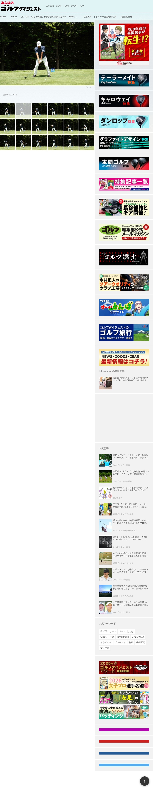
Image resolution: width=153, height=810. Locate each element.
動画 (131, 642)
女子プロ (104, 648)
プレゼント (120, 642)
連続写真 (140, 642)
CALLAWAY (138, 637)
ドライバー (106, 642)
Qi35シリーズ (107, 637)
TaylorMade (123, 637)
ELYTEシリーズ (108, 631)
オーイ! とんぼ (126, 631)
